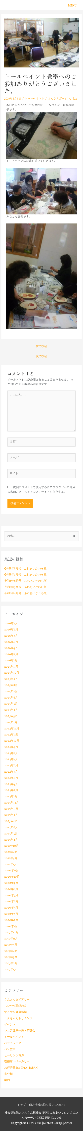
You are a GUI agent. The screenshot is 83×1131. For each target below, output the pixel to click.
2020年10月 (12, 877)
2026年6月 (11, 630)
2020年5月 (11, 908)
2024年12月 (11, 729)
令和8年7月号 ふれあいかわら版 (25, 575)
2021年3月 (10, 858)
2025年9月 (11, 679)
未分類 (8, 1074)
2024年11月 (11, 735)
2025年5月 (11, 704)
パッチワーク (12, 1043)
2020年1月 (11, 926)
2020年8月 (11, 889)
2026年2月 (11, 654)
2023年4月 (11, 840)
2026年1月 (11, 661)
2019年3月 (10, 957)
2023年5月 (11, 834)
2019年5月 (10, 945)
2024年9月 (11, 747)
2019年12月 (11, 932)
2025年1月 (10, 722)
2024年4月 (11, 778)
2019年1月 (10, 970)
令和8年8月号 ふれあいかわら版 (25, 569)
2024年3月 (11, 784)
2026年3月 (11, 648)
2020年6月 (11, 902)
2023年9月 (11, 815)
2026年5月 (11, 636)
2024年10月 (11, 741)
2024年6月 (11, 766)
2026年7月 (11, 623)
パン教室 (10, 1049)
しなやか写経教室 (15, 1006)
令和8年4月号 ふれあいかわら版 (25, 593)
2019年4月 (11, 951)
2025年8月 (11, 685)
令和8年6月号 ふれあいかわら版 (25, 581)
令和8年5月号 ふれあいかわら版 (25, 587)
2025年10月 (11, 673)
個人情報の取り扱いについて (47, 1105)
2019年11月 (11, 939)
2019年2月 (11, 963)
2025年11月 (11, 667)
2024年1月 (11, 797)
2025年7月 (11, 691)
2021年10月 (11, 846)
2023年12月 (11, 803)
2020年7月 (11, 895)
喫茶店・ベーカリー (17, 1062)
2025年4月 (11, 710)
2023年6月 (11, 827)
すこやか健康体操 (15, 1012)
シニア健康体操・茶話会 (19, 1031)
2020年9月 (11, 883)
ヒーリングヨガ (14, 1056)
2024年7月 (11, 759)
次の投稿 (41, 356)
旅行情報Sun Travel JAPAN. (21, 1068)
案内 (7, 1080)
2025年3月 (11, 716)
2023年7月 (11, 821)
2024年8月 (11, 753)
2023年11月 (11, 809)
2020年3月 (11, 914)
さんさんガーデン (59, 98)
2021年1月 (10, 865)
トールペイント (34, 98)
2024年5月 (11, 772)
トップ (21, 1105)
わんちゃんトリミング (18, 1018)
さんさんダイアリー (17, 1000)
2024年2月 (11, 790)
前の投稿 (41, 346)
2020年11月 (11, 871)
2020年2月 (11, 920)
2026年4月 (11, 642)
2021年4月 (11, 852)
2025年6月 (11, 698)
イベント (10, 1025)
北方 (75, 98)
